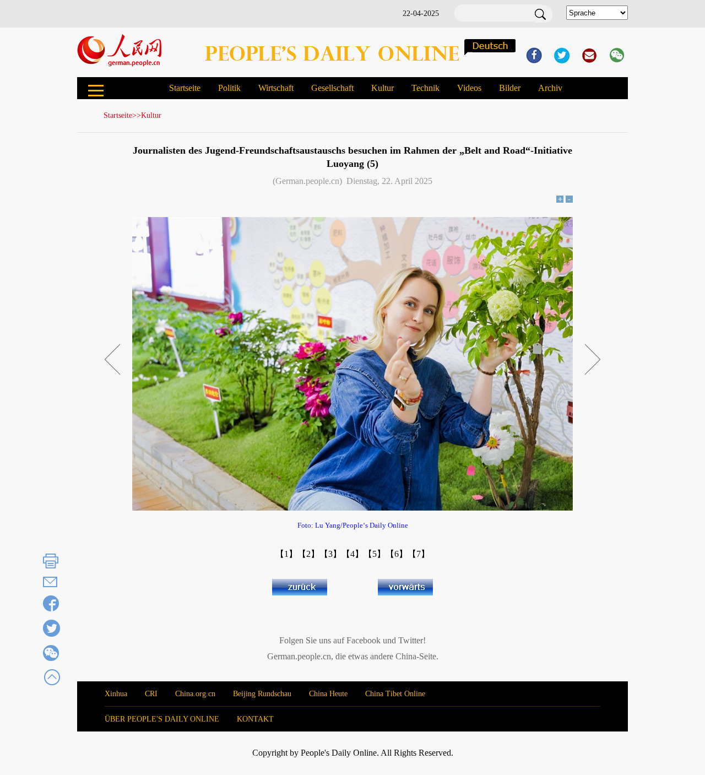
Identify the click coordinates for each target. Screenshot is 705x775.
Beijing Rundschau (262, 694)
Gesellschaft (332, 88)
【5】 (375, 554)
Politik (229, 88)
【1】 (286, 554)
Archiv (550, 88)
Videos (469, 88)
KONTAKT (255, 719)
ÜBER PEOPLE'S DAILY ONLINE (162, 719)
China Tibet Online (395, 694)
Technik (425, 88)
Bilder (509, 88)
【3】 (330, 554)
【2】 (308, 554)
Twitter (410, 640)
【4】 (352, 554)
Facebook (363, 640)
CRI (151, 694)
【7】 (419, 554)
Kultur (382, 88)
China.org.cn (195, 694)
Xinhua (116, 694)
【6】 (397, 554)
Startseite (184, 88)
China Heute (328, 694)
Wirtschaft (276, 88)
